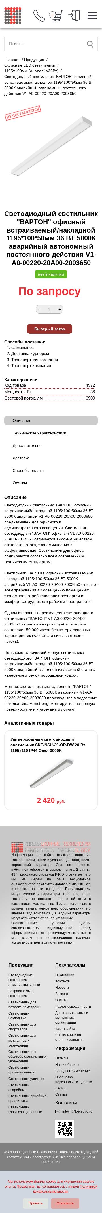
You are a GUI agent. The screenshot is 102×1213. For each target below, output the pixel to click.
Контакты (63, 981)
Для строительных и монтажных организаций (71, 1017)
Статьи (61, 1094)
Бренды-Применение (72, 1071)
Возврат (62, 994)
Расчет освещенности (73, 1007)
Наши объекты (67, 1065)
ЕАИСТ (61, 1088)
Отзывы (61, 1058)
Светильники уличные (26, 1079)
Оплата (61, 1000)
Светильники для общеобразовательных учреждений (27, 1056)
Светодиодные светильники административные (24, 980)
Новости (62, 988)
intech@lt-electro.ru (77, 1111)
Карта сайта (65, 1029)
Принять (35, 1203)
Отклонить (65, 1203)
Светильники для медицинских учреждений (22, 1040)
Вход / (74, 15)
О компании (64, 975)
